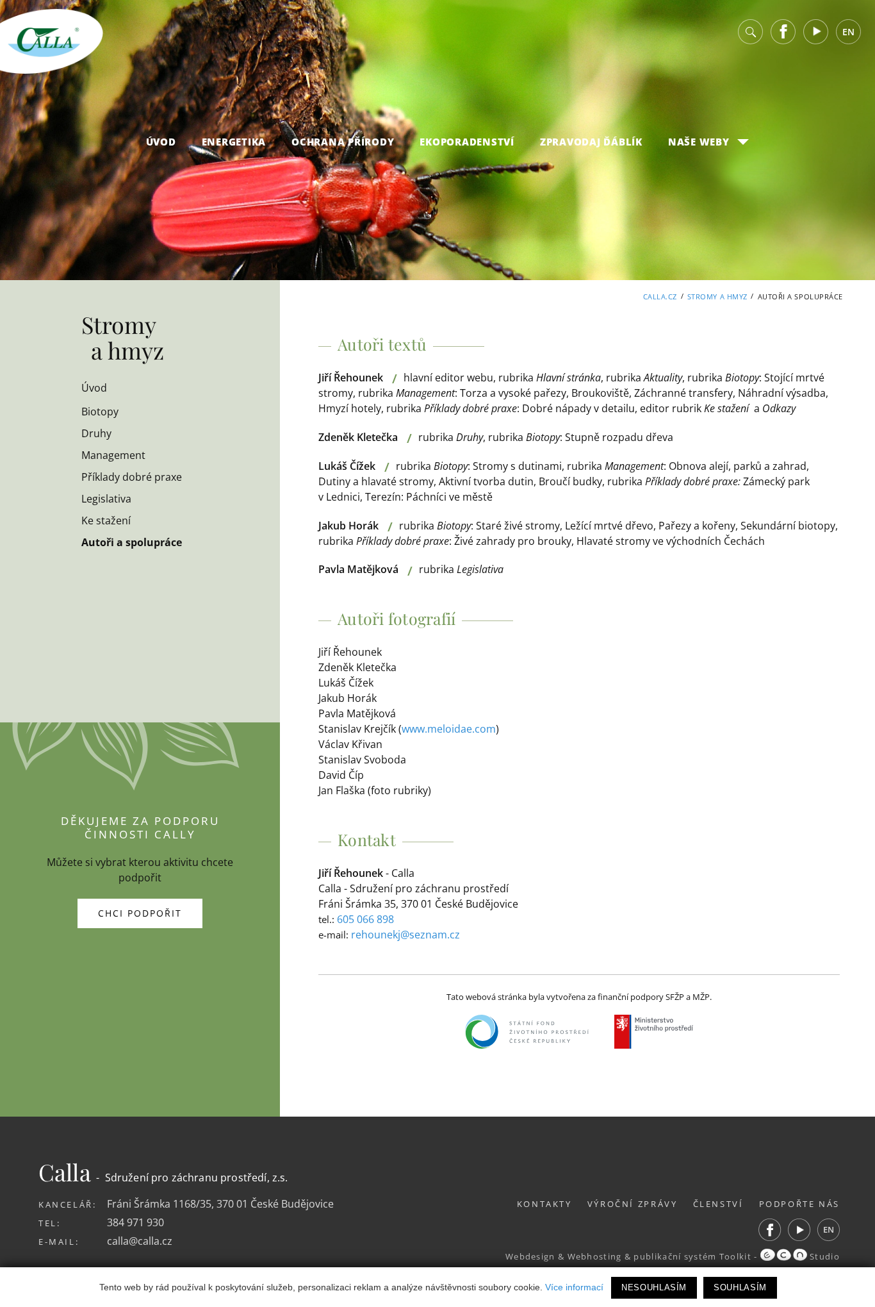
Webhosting (595, 1256)
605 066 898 (365, 919)
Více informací (574, 1287)
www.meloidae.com (449, 729)
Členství (718, 1204)
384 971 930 (135, 1222)
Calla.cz (660, 296)
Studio (823, 1256)
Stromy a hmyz (717, 296)
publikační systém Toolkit (692, 1256)
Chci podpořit (140, 913)
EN (848, 32)
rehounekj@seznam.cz (405, 935)
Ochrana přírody (342, 141)
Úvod (161, 141)
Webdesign (530, 1256)
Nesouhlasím (654, 1287)
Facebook (783, 32)
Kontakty (544, 1204)
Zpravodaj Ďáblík (591, 141)
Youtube (816, 32)
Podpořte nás (799, 1204)
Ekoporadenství (467, 141)
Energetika (234, 141)
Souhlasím (740, 1287)
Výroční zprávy (632, 1204)
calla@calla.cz (139, 1241)
